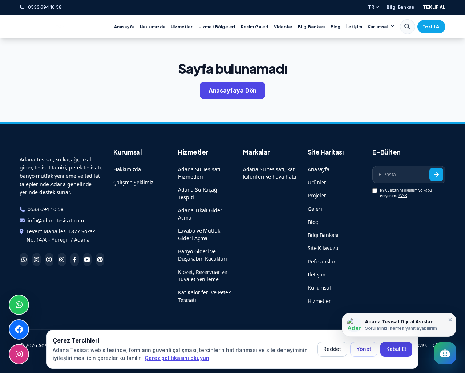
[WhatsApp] (19, 305)
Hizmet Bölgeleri (216, 26)
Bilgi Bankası (401, 7)
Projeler (317, 195)
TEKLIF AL (434, 7)
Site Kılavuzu (323, 248)
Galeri (315, 208)
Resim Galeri (254, 26)
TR (371, 7)
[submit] (436, 174)
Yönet (363, 349)
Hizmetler (182, 26)
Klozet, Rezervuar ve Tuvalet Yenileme (202, 276)
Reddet (332, 349)
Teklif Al (431, 26)
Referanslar (322, 261)
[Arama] (407, 26)
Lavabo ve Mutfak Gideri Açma (199, 234)
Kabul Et (396, 349)
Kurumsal (378, 26)
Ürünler (317, 182)
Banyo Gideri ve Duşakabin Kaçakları (202, 255)
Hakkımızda (152, 26)
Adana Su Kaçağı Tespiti (198, 193)
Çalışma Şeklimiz (133, 182)
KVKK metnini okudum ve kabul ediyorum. (406, 193)
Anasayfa (124, 26)
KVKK (402, 195)
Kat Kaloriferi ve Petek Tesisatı (204, 296)
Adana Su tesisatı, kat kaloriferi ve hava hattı (270, 173)
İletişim (354, 26)
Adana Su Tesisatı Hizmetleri (199, 173)
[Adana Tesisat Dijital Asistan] (445, 353)
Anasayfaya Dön (233, 90)
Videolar (283, 26)
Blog (336, 26)
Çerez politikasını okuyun (177, 358)
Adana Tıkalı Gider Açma (200, 214)
